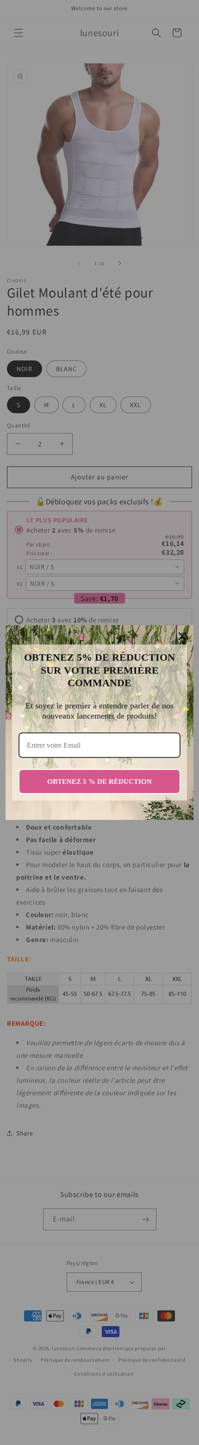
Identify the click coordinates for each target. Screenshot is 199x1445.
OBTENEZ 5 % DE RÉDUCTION (99, 781)
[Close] (182, 636)
